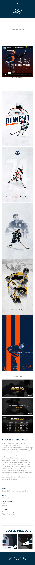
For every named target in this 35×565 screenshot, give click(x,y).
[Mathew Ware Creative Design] (17, 11)
